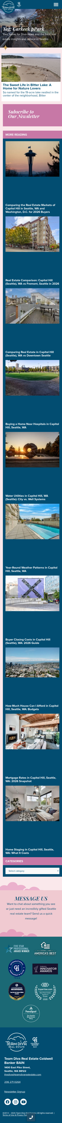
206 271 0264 (12, 1082)
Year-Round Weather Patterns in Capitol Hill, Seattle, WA (31, 569)
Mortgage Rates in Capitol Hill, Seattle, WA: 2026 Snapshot (30, 779)
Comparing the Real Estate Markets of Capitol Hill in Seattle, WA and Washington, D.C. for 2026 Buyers (30, 208)
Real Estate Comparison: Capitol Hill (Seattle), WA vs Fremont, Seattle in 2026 (32, 282)
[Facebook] (7, 1102)
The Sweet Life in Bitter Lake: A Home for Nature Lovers (27, 86)
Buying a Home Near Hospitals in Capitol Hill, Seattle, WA (32, 426)
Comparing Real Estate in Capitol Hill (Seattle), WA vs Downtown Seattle (29, 354)
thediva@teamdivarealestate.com (22, 1074)
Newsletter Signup (14, 1092)
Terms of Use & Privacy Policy (16, 1115)
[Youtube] (23, 1102)
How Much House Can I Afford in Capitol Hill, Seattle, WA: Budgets (31, 707)
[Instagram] (15, 1102)
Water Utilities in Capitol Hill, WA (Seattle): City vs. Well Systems (26, 497)
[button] (56, 4)
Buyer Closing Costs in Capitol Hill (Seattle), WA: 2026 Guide (27, 641)
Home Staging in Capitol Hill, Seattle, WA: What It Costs (29, 851)
